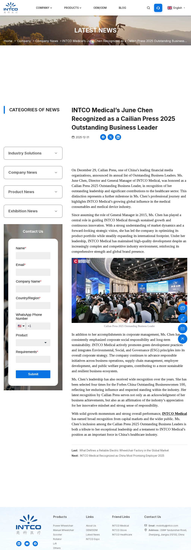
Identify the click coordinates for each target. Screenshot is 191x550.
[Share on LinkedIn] (118, 137)
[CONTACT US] (158, 8)
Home (8, 41)
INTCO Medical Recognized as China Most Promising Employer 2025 (122, 455)
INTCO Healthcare (121, 534)
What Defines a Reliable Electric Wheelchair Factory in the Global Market (124, 450)
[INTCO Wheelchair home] (11, 7)
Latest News (92, 534)
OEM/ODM (100, 7)
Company (24, 41)
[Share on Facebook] (103, 137)
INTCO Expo (92, 539)
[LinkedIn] (18, 543)
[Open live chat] (182, 308)
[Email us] (182, 328)
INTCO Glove (119, 530)
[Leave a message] (182, 318)
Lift (55, 543)
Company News (46, 41)
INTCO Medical (120, 525)
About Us (91, 525)
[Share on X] (111, 137)
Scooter (57, 534)
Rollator (57, 539)
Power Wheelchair (63, 525)
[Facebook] (35, 543)
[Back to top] (182, 339)
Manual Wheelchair (63, 530)
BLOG (122, 7)
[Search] (148, 8)
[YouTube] (27, 543)
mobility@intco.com (167, 525)
